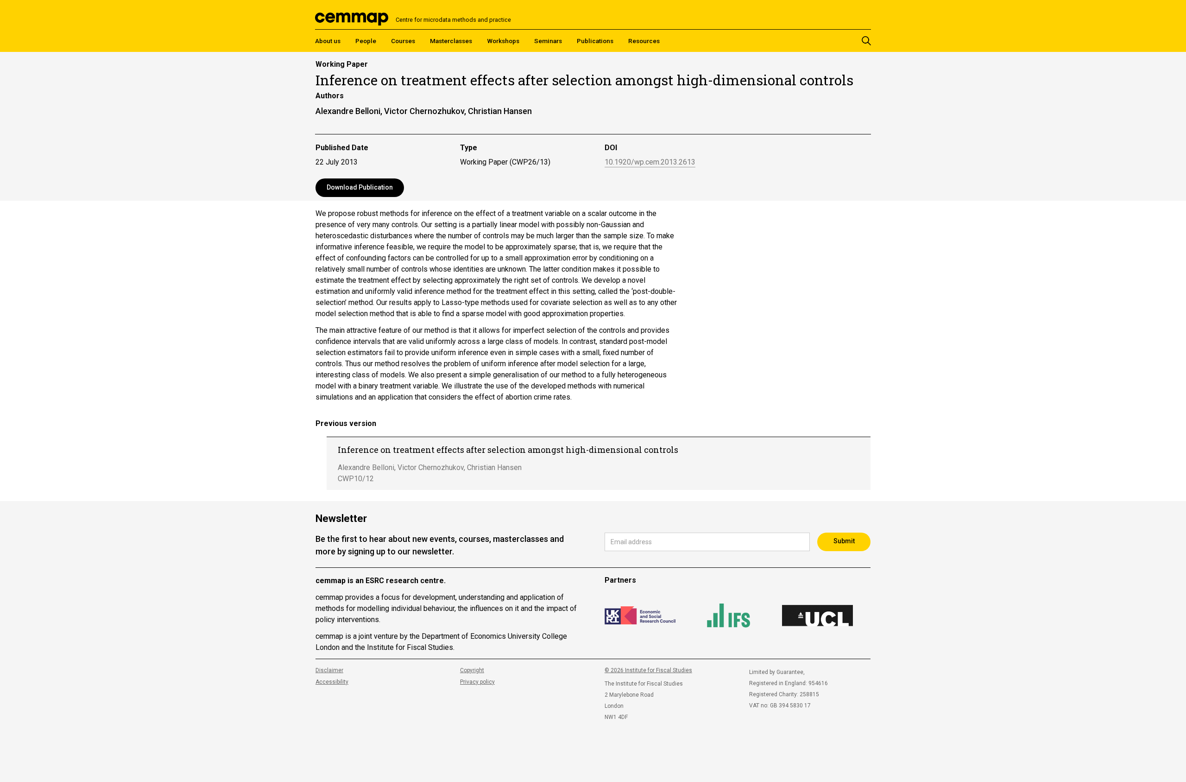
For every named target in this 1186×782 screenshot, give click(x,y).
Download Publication (360, 187)
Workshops (503, 41)
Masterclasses (451, 41)
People (365, 41)
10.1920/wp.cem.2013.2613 (650, 162)
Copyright (472, 670)
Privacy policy (477, 682)
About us (328, 41)
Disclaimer (329, 670)
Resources (644, 41)
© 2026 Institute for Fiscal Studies (648, 670)
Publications (595, 41)
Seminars (548, 41)
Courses (403, 41)
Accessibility (331, 682)
